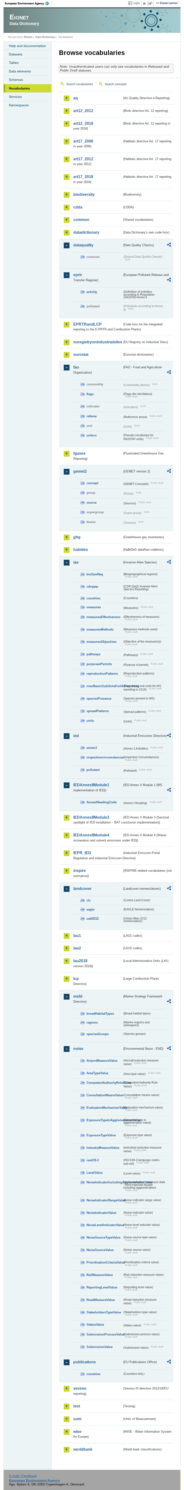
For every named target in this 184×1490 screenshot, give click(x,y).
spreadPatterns (97, 711)
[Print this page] (145, 3)
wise (77, 1432)
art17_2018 (83, 177)
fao (76, 367)
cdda (77, 207)
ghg (76, 537)
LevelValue (94, 1172)
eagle (90, 909)
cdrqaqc (92, 586)
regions (92, 1022)
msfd (77, 996)
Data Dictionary (45, 37)
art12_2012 (83, 111)
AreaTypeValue (97, 1073)
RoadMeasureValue (100, 1300)
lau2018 (80, 961)
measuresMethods (100, 629)
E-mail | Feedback (23, 1476)
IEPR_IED (82, 853)
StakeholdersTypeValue (103, 1312)
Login (136, 3)
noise (78, 1049)
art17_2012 (83, 159)
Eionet (28, 37)
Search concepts (115, 84)
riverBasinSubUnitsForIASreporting (104, 686)
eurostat (80, 354)
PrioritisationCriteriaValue (104, 1262)
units (90, 720)
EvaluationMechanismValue (104, 1107)
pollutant (93, 770)
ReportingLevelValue (101, 1287)
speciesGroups (97, 1034)
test (76, 1406)
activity (91, 292)
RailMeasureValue (99, 1275)
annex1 (91, 748)
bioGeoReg (94, 574)
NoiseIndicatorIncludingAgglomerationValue (104, 1182)
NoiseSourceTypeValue (103, 1237)
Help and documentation (27, 46)
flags (90, 394)
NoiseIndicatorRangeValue (104, 1200)
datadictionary (86, 232)
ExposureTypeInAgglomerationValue (104, 1120)
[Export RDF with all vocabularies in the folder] (169, 245)
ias (76, 562)
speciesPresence (98, 698)
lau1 (77, 936)
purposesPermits (99, 664)
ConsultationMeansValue (104, 1095)
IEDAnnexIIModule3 (91, 817)
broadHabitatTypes (100, 1013)
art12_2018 (83, 123)
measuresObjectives (101, 642)
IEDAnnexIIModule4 (91, 835)
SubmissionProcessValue (104, 1334)
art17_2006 (83, 141)
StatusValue (95, 1324)
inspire (79, 871)
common (81, 220)
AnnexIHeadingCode (101, 802)
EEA (28, 3)
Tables (14, 63)
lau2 (77, 948)
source (91, 502)
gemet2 (80, 471)
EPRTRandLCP (87, 324)
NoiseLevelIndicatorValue (104, 1225)
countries (93, 598)
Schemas (16, 80)
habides (80, 550)
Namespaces (19, 105)
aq (75, 98)
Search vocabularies (79, 84)
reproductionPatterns (102, 673)
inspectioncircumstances (104, 757)
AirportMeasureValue (101, 1060)
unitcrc (91, 435)
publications (84, 1362)
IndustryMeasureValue (102, 1148)
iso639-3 (92, 1160)
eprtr (77, 275)
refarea (91, 416)
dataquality (83, 245)
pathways (93, 654)
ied (76, 736)
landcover (82, 889)
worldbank (82, 1449)
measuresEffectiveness (103, 617)
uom (77, 1419)
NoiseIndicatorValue (101, 1213)
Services (15, 97)
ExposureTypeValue (101, 1135)
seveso (79, 1388)
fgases (79, 453)
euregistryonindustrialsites (97, 342)
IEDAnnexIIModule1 (91, 785)
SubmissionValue (99, 1347)
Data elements (20, 71)
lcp (76, 979)
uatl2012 (92, 918)
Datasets (15, 54)
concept (92, 483)
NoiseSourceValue (100, 1250)
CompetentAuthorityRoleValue (104, 1083)
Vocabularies (19, 88)
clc (88, 900)
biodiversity (84, 194)
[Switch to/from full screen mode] (151, 3)
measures (93, 607)
